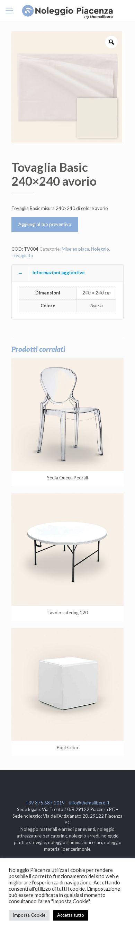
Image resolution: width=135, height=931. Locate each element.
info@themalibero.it (89, 802)
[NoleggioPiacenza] (67, 10)
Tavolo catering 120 (67, 612)
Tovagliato (22, 255)
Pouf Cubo (67, 747)
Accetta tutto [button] (70, 915)
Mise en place (75, 249)
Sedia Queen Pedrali (67, 477)
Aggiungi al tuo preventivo (44, 224)
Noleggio (100, 249)
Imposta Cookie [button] (29, 915)
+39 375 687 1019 (45, 802)
